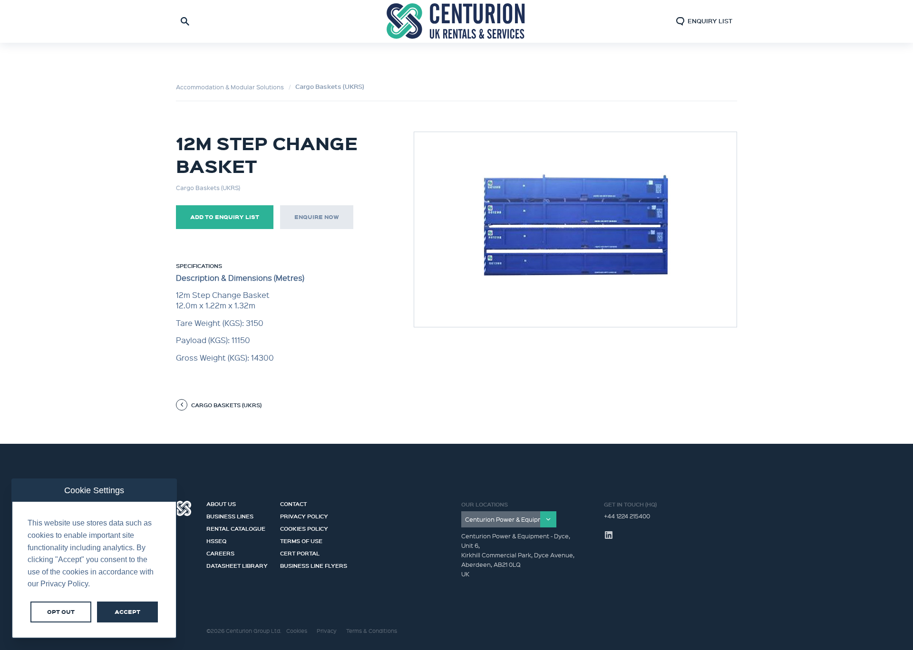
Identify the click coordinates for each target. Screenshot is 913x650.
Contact (293, 503)
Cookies (296, 630)
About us (221, 503)
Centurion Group (183, 508)
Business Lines (229, 515)
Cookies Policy (304, 527)
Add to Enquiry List (224, 217)
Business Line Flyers (313, 564)
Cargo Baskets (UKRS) (329, 86)
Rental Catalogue (235, 527)
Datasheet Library (237, 564)
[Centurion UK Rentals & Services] (456, 21)
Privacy (327, 630)
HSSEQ (216, 540)
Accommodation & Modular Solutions (230, 87)
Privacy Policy (304, 515)
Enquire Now (316, 217)
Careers (220, 552)
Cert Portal (300, 552)
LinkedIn (608, 535)
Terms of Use (301, 540)
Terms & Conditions (371, 630)
